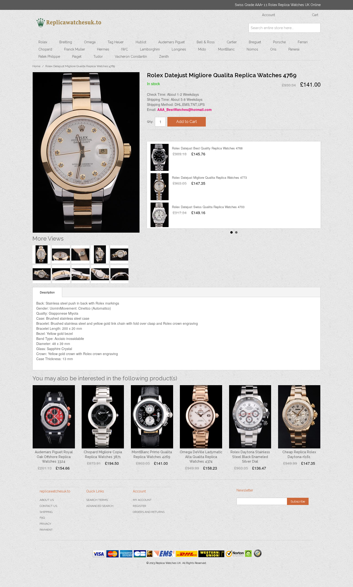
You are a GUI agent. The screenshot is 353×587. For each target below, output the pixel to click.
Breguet (255, 42)
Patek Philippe (49, 56)
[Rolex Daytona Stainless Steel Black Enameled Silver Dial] (250, 417)
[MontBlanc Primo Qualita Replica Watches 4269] (152, 417)
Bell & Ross (206, 42)
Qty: (150, 121)
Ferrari (303, 42)
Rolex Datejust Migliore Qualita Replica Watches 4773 (209, 176)
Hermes (103, 49)
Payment (46, 529)
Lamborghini (150, 49)
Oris (273, 49)
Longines (179, 49)
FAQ (42, 517)
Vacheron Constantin (131, 56)
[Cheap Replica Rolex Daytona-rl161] (299, 417)
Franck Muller (74, 49)
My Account (142, 500)
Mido (202, 49)
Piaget (76, 56)
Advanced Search (99, 506)
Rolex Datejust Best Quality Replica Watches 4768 (207, 147)
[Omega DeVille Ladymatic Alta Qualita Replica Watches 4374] (201, 417)
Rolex (42, 42)
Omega (90, 42)
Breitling (65, 42)
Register (139, 506)
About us (47, 500)
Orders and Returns (148, 512)
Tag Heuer (116, 42)
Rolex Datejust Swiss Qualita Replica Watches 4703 (208, 206)
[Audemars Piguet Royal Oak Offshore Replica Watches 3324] (53, 417)
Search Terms (97, 500)
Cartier (232, 42)
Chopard (45, 49)
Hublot (141, 42)
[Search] (316, 28)
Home (36, 66)
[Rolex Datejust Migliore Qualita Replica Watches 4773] (159, 185)
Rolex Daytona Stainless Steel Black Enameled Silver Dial (250, 456)
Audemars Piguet (171, 42)
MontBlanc (226, 49)
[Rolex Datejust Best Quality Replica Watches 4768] (159, 156)
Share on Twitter (165, 135)
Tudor (98, 56)
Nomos (252, 49)
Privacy (45, 523)
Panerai (293, 49)
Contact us (48, 506)
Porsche (279, 42)
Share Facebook (155, 135)
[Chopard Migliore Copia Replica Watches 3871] (102, 417)
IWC (124, 49)
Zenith (164, 56)
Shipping (46, 512)
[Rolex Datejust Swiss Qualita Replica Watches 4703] (159, 215)
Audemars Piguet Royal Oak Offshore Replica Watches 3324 (54, 456)
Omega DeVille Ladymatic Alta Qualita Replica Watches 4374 (201, 456)
